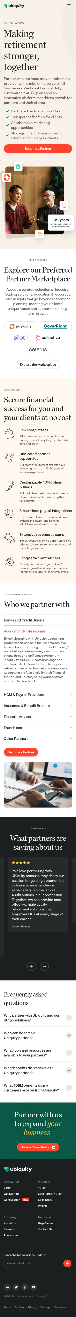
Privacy (32, 1307)
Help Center (45, 1223)
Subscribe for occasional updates (25, 1254)
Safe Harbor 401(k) (50, 1193)
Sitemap (45, 1307)
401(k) (42, 1187)
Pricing (42, 1205)
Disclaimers (60, 1307)
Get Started (11, 1193)
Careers (9, 1229)
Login (7, 1187)
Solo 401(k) (45, 1199)
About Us (10, 1223)
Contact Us (45, 1229)
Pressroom (11, 1235)
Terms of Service (14, 1307)
